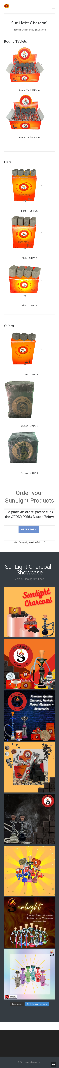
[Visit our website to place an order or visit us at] (29, 664)
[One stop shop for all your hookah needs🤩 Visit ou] (29, 871)
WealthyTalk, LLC (37, 542)
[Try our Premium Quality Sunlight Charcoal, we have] (29, 612)
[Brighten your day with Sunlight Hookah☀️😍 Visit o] (29, 974)
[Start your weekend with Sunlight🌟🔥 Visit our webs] (29, 715)
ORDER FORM (28, 529)
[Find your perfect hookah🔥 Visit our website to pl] (29, 922)
